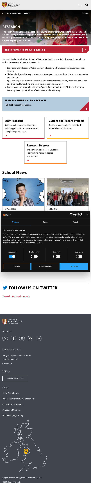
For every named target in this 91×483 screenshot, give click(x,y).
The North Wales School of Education (17, 13)
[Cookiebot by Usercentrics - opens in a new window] (71, 215)
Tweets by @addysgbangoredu (16, 296)
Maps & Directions (15, 378)
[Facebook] (13, 338)
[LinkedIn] (38, 338)
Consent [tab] (15, 222)
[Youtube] (30, 338)
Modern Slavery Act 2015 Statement (18, 399)
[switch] (34, 256)
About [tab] (75, 222)
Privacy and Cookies (11, 410)
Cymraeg (85, 13)
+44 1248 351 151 (10, 359)
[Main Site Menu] (80, 5)
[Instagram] (22, 338)
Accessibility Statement (12, 404)
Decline (17, 266)
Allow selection (45, 266)
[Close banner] (87, 215)
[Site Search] (86, 5)
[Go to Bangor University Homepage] (11, 4)
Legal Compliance (10, 393)
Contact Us (7, 363)
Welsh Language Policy (12, 415)
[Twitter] (5, 338)
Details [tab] (45, 222)
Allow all (74, 266)
